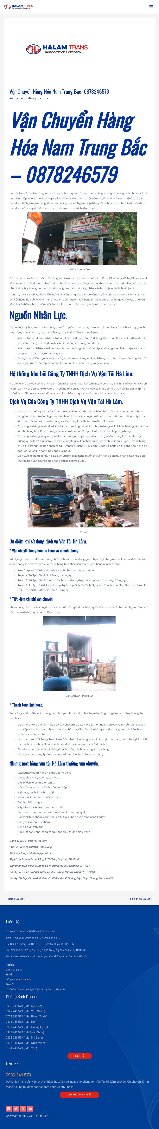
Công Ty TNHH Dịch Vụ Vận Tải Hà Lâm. (90, 373)
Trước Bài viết (14, 899)
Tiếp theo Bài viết (142, 899)
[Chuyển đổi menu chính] (151, 7)
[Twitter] (16, 1109)
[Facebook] (9, 1109)
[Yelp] (23, 1109)
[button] (79, 1056)
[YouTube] (30, 1109)
